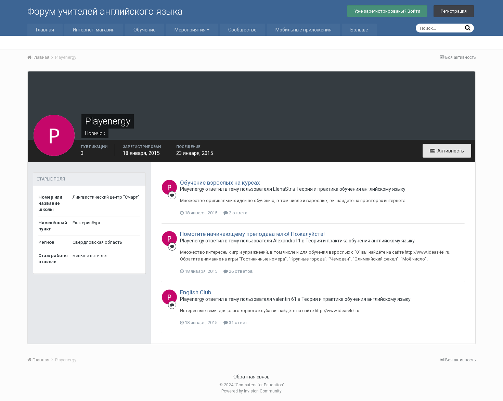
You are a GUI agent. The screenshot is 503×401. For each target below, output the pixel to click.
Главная (45, 29)
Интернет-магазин (94, 29)
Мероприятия (191, 29)
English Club (195, 292)
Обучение (144, 29)
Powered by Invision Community (251, 391)
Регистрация (454, 11)
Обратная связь (251, 376)
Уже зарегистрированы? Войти (387, 11)
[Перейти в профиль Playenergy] (169, 187)
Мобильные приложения (303, 29)
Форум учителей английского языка (105, 11)
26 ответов (240, 271)
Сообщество (242, 29)
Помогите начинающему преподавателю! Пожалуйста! (252, 233)
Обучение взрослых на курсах (220, 182)
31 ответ (237, 322)
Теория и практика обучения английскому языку (350, 189)
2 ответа (237, 212)
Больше (359, 29)
